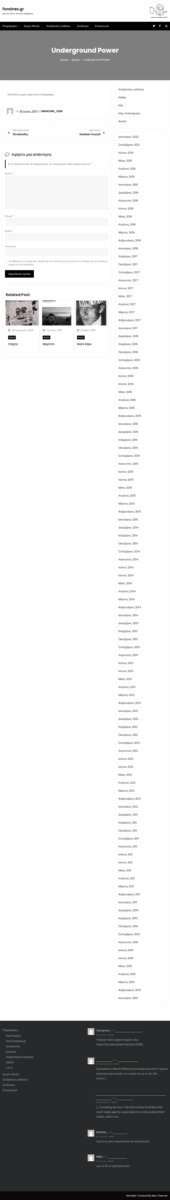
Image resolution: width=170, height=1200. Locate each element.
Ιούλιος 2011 (125, 854)
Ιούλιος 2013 (125, 663)
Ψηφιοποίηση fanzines (19, 1057)
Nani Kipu (84, 344)
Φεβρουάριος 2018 (129, 240)
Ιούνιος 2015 (125, 480)
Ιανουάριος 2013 (128, 711)
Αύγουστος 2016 (128, 368)
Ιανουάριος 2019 (128, 185)
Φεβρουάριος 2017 (129, 320)
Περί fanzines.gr (16, 1041)
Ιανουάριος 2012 (128, 807)
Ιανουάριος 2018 (128, 248)
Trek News (120, 1132)
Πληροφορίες (9, 26)
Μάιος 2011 (124, 870)
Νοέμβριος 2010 (128, 918)
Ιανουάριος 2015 (128, 520)
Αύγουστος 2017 (128, 280)
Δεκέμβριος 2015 (128, 432)
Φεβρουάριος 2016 (129, 416)
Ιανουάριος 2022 (128, 137)
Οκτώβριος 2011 (127, 831)
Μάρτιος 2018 (126, 232)
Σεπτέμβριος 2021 (129, 145)
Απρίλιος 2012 (127, 783)
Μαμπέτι (49, 344)
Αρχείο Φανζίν (32, 26)
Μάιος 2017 (125, 296)
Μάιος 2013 (125, 679)
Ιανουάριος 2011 (127, 902)
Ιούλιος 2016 (125, 376)
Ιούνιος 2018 (125, 208)
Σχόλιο (9, 173)
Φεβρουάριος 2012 (129, 799)
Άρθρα (122, 97)
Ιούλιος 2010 (125, 950)
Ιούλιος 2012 (125, 759)
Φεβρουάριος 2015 (129, 512)
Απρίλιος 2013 (127, 687)
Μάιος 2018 (125, 216)
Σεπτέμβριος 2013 (129, 647)
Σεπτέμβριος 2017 (129, 272)
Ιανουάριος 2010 (128, 998)
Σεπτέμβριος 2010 (129, 934)
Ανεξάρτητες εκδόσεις (58, 26)
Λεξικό (9, 1062)
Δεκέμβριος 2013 (128, 623)
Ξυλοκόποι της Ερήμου (128, 1030)
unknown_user (52, 111)
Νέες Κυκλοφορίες (129, 113)
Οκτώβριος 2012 (128, 735)
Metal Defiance (128, 1060)
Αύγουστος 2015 (128, 464)
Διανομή (11, 1052)
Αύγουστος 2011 (127, 846)
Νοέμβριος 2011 (127, 823)
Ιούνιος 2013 (125, 671)
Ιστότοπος (10, 246)
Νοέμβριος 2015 (128, 440)
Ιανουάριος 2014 (128, 615)
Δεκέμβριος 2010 (128, 910)
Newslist (131, 1195)
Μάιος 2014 (125, 583)
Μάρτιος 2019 (126, 177)
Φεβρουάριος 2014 (129, 607)
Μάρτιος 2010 (126, 982)
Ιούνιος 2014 (126, 575)
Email (9, 231)
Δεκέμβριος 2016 (128, 336)
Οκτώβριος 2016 (128, 352)
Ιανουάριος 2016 (128, 424)
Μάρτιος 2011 (126, 886)
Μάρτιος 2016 (126, 408)
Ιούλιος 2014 (126, 567)
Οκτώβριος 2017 (128, 264)
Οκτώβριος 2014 (128, 543)
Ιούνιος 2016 (125, 384)
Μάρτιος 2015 (126, 504)
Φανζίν (12, 337)
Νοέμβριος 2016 (128, 344)
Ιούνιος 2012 (125, 767)
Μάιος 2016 (125, 392)
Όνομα (9, 216)
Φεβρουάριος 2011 (129, 894)
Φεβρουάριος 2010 (129, 990)
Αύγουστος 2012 (128, 751)
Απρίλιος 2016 (127, 400)
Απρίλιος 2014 (127, 591)
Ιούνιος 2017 (125, 288)
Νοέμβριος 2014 (128, 535)
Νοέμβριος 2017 (128, 256)
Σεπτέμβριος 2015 (129, 456)
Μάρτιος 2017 (126, 312)
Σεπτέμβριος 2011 (128, 838)
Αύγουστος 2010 (128, 942)
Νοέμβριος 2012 (128, 727)
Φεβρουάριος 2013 (129, 703)
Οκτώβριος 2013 (128, 639)
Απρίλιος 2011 (126, 878)
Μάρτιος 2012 (126, 791)
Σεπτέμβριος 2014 (129, 551)
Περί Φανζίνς (13, 1036)
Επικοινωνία (102, 26)
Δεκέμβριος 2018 (128, 193)
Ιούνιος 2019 (125, 153)
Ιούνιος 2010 (125, 958)
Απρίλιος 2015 (127, 496)
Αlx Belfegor (104, 1060)
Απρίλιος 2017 (127, 304)
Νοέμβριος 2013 (128, 631)
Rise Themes (160, 1195)
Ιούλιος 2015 (125, 472)
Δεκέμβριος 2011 (128, 815)
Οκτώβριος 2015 (128, 448)
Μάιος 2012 (125, 775)
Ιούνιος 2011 (125, 862)
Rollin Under (125, 1098)
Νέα (120, 105)
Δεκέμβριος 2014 (128, 527)
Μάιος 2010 (125, 966)
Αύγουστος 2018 (128, 201)
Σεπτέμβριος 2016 (129, 360)
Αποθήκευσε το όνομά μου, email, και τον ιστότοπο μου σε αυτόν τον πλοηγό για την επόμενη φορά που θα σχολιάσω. (58, 263)
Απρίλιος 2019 (127, 169)
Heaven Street (117, 1156)
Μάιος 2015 (125, 488)
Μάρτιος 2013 (126, 695)
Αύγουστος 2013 (128, 655)
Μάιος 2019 (125, 161)
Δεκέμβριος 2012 (128, 719)
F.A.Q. (9, 1068)
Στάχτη (13, 344)
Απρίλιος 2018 (127, 224)
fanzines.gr (13, 9)
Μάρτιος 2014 (126, 599)
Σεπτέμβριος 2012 (129, 743)
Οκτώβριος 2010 (128, 926)
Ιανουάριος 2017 (128, 328)
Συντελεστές (13, 1046)
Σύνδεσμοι (82, 26)
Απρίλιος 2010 (127, 974)
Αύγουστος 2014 (128, 559)
